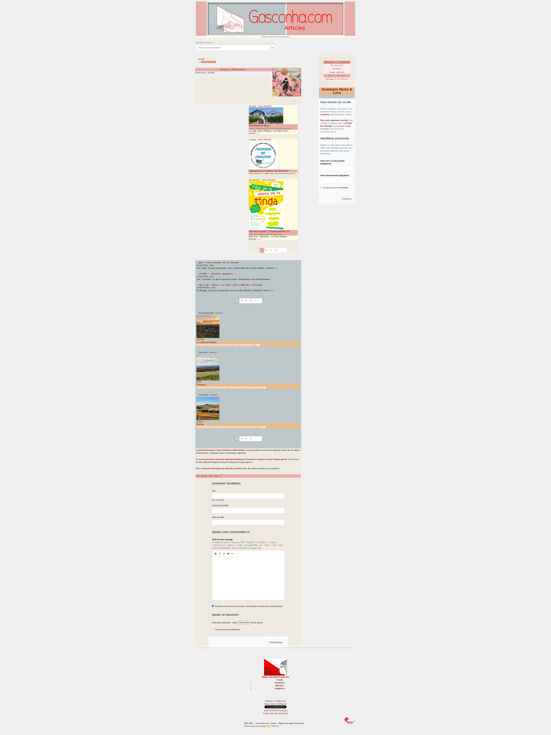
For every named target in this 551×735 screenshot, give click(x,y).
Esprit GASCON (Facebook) (275, 710)
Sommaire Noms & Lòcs (337, 91)
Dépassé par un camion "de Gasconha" (269, 171)
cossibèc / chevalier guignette (215, 274)
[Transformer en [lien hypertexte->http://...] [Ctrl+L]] (224, 554)
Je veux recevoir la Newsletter (227, 629)
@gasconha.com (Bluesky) (275, 704)
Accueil (201, 59)
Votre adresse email (334, 175)
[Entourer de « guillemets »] (232, 554)
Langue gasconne (336, 72)
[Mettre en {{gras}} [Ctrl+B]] (215, 554)
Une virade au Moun (259, 125)
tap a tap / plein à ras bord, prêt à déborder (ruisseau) (230, 285)
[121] (285, 250)
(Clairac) (199, 421)
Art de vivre (337, 65)
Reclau (200, 424)
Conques (201, 384)
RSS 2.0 (274, 726)
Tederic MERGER (264, 106)
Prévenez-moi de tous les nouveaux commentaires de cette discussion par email (248, 606)
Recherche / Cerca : (204, 43)
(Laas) (199, 382)
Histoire (337, 69)
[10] (260, 300)
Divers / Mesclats (336, 76)
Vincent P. (219, 313)
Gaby (211, 265)
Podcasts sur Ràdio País (275, 701)
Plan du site (249, 726)
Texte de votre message (222, 539)
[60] (260, 438)
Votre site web (218, 517)
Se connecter (218, 500)
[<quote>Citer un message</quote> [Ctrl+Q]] (228, 554)
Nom (214, 491)
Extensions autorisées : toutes (224, 623)
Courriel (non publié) (220, 505)
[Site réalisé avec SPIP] (350, 721)
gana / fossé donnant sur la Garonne (218, 262)
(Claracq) (200, 339)
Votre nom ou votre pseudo (332, 162)
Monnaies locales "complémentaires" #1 (269, 231)
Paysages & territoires (337, 79)
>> (272, 47)
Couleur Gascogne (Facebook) (275, 713)
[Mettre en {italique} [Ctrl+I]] (220, 554)
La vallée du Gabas (206, 342)
